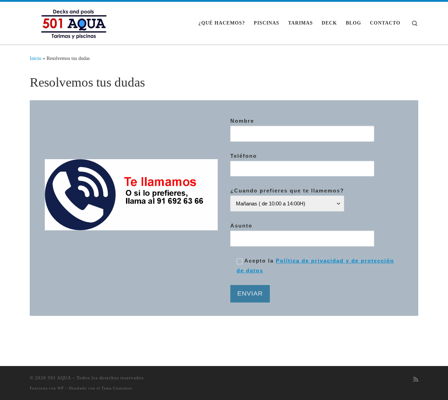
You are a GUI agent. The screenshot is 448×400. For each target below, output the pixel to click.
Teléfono (243, 156)
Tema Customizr (117, 388)
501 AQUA (59, 377)
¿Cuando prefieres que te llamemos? (287, 191)
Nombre (242, 121)
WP (60, 388)
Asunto (241, 226)
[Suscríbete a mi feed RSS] (415, 379)
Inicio (35, 58)
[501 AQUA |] (73, 22)
